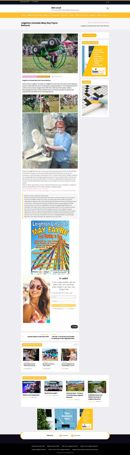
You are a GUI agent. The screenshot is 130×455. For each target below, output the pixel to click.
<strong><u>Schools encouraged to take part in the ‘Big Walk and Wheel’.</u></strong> (63, 338)
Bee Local (56, 7)
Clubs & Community (81, 15)
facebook (65, 435)
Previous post (45, 334)
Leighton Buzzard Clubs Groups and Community (85, 449)
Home (23, 15)
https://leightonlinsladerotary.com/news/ (35, 189)
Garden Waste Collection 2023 (38, 337)
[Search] (107, 8)
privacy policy (66, 308)
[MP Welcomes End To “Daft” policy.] (50, 355)
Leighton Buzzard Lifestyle (30, 76)
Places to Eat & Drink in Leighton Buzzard (59, 449)
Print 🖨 (74, 326)
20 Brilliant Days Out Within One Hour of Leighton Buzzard (95, 397)
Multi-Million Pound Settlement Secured (29, 364)
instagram (77, 435)
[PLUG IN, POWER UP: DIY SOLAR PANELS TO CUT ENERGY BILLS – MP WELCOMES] (69, 355)
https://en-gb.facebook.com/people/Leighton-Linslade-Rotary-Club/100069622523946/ (49, 191)
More (104, 15)
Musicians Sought (51, 393)
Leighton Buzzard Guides (28, 382)
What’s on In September (31, 395)
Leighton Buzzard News (43, 76)
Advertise (92, 15)
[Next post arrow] (77, 337)
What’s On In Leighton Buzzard (70, 446)
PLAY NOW (95, 102)
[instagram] (108, 2)
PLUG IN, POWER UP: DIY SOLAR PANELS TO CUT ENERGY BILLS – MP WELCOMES (68, 364)
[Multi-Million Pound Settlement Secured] (31, 355)
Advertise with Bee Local (38, 446)
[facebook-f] (106, 2)
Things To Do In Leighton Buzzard (89, 446)
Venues (71, 15)
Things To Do (55, 15)
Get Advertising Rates (89, 35)
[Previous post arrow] (22, 337)
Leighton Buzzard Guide (34, 15)
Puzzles (99, 15)
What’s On (46, 15)
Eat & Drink (64, 15)
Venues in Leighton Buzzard (39, 449)
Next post (54, 334)
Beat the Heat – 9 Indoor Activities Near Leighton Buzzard (74, 395)
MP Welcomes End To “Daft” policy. (49, 364)
